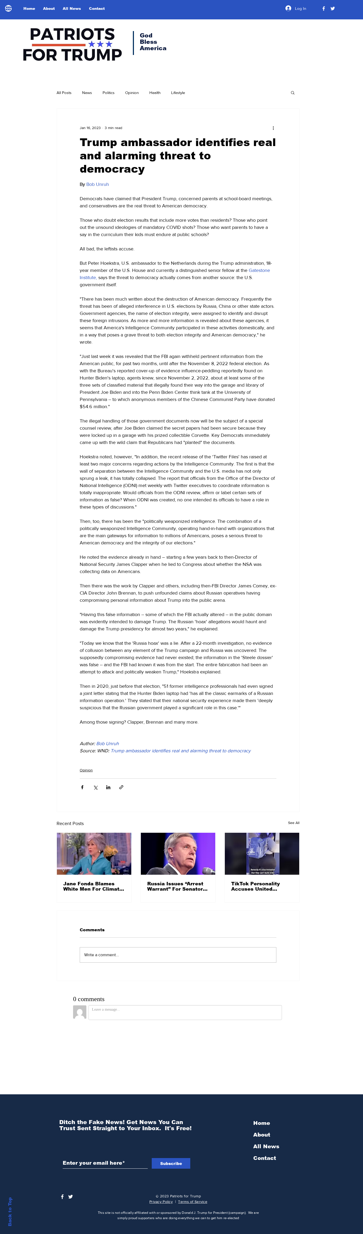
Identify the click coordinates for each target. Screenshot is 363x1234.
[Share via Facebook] (82, 787)
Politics (109, 92)
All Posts (64, 92)
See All (293, 823)
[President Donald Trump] (324, 8)
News (87, 92)
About (261, 1135)
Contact (264, 1158)
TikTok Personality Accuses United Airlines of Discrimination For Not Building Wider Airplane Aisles (261, 886)
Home (261, 1123)
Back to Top (9, 1211)
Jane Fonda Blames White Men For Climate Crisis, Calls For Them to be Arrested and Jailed (93, 886)
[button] (292, 92)
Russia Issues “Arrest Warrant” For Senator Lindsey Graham (175, 886)
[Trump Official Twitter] (333, 8)
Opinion (132, 92)
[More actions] (273, 128)
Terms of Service (192, 1201)
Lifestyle (178, 92)
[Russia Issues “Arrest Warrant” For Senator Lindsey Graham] (178, 854)
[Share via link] (121, 787)
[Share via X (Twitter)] (95, 787)
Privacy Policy (161, 1201)
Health (155, 92)
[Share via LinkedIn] (108, 787)
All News (266, 1146)
